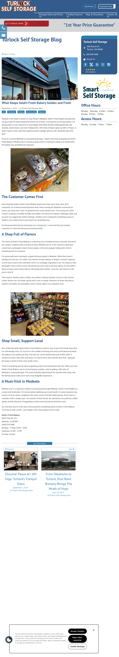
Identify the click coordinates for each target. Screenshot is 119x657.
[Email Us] (3, 35)
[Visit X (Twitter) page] (91, 65)
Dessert (42, 112)
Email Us (91, 59)
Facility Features (74, 14)
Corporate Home (106, 6)
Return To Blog (9, 54)
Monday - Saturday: (89, 111)
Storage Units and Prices (51, 14)
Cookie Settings (77, 646)
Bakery (21, 112)
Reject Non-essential (77, 638)
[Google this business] (103, 65)
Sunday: (84, 113)
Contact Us (112, 14)
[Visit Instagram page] (109, 65)
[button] (89, 6)
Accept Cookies (77, 631)
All (4, 112)
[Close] (93, 630)
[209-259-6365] (3, 28)
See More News (39, 443)
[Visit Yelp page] (97, 65)
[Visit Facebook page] (85, 65)
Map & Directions (94, 14)
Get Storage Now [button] (14, 23)
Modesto (11, 112)
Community (31, 112)
